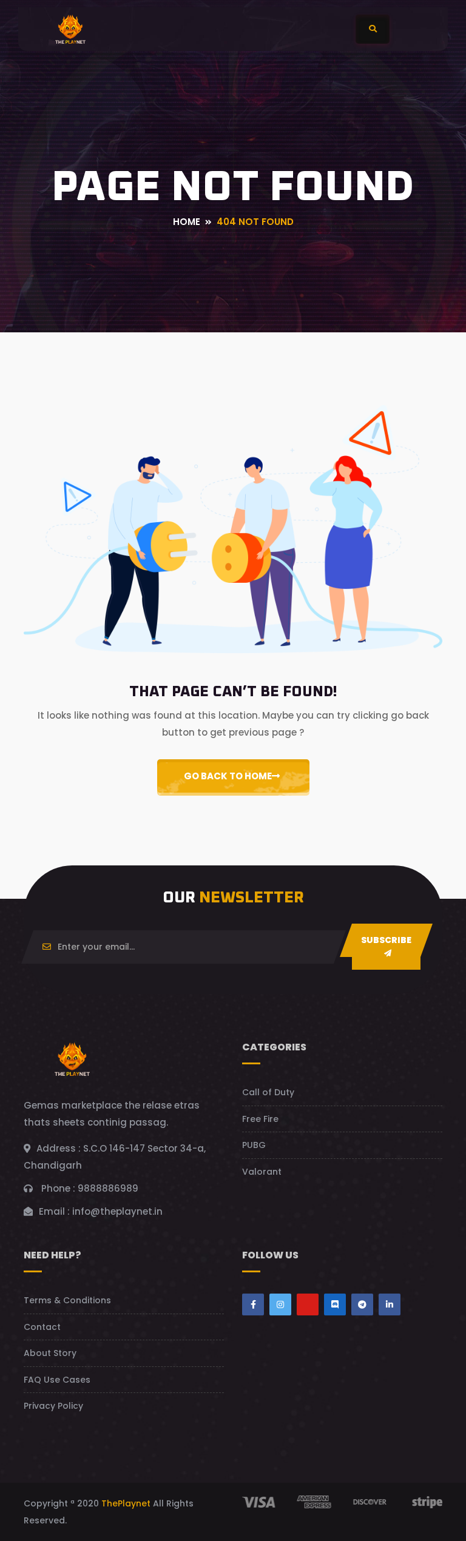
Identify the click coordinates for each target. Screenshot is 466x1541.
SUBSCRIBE (386, 940)
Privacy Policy (53, 1406)
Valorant (262, 1172)
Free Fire (260, 1119)
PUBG (254, 1145)
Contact (42, 1327)
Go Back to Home (228, 776)
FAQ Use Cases (57, 1380)
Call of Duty (268, 1092)
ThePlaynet (125, 1503)
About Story (50, 1353)
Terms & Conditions (67, 1300)
